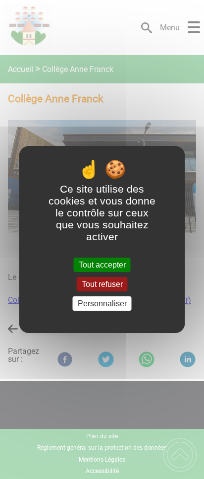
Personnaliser (102, 303)
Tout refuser (102, 284)
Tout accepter (102, 265)
